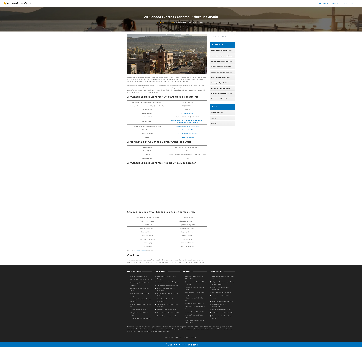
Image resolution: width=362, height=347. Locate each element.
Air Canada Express (139, 251)
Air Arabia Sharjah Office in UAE (194, 312)
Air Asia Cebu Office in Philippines (167, 285)
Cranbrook (214, 123)
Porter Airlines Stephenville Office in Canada (221, 51)
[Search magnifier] (232, 36)
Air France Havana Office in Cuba (222, 313)
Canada (213, 118)
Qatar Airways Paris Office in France (141, 280)
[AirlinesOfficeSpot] (17, 3)
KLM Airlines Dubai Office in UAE (222, 292)
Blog (352, 3)
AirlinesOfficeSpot (162, 22)
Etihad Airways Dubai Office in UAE (168, 313)
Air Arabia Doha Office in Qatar (166, 309)
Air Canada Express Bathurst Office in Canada (222, 94)
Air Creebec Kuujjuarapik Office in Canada (221, 56)
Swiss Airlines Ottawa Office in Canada (220, 99)
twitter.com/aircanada (187, 137)
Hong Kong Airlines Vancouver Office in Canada (220, 78)
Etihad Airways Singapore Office (167, 316)
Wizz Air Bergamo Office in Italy (194, 303)
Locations (344, 3)
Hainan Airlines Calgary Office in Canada (221, 72)
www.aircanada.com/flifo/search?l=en (187, 126)
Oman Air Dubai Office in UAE (221, 309)
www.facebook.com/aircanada (187, 133)
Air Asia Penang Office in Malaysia (222, 301)
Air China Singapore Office (138, 309)
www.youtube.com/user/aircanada (187, 130)
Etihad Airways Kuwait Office (138, 276)
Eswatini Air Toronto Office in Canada (220, 89)
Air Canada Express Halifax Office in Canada (222, 67)
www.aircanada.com (187, 113)
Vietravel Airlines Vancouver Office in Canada (222, 62)
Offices (333, 3)
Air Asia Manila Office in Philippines (168, 282)
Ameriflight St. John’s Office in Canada (220, 83)
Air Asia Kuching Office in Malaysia (140, 318)
